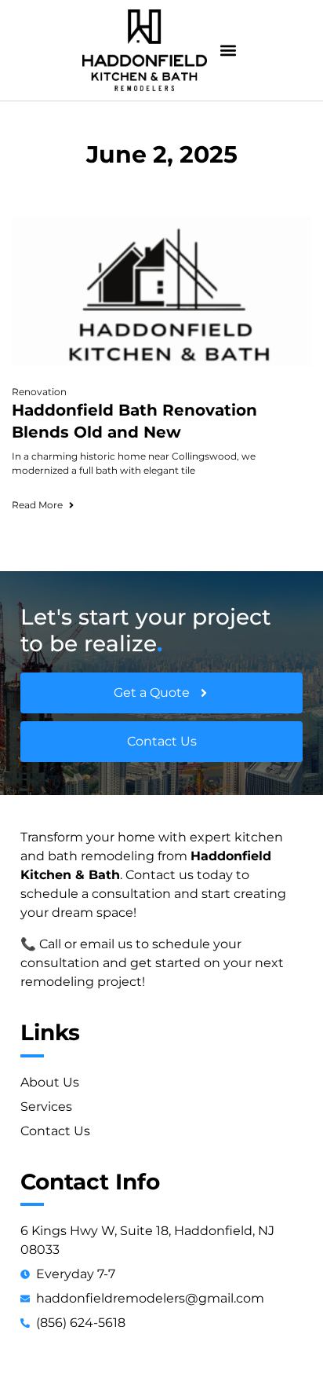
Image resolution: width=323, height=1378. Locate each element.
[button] (228, 51)
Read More (37, 505)
